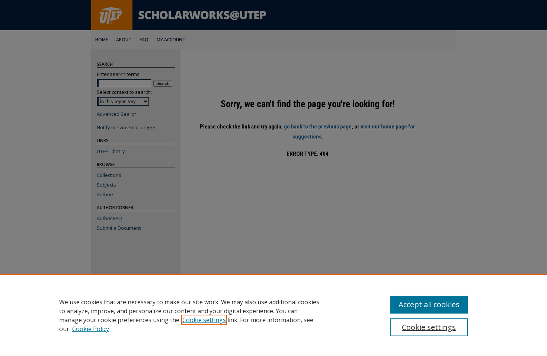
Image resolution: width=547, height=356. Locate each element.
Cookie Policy (90, 329)
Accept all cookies (429, 304)
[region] (273, 315)
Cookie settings (204, 320)
